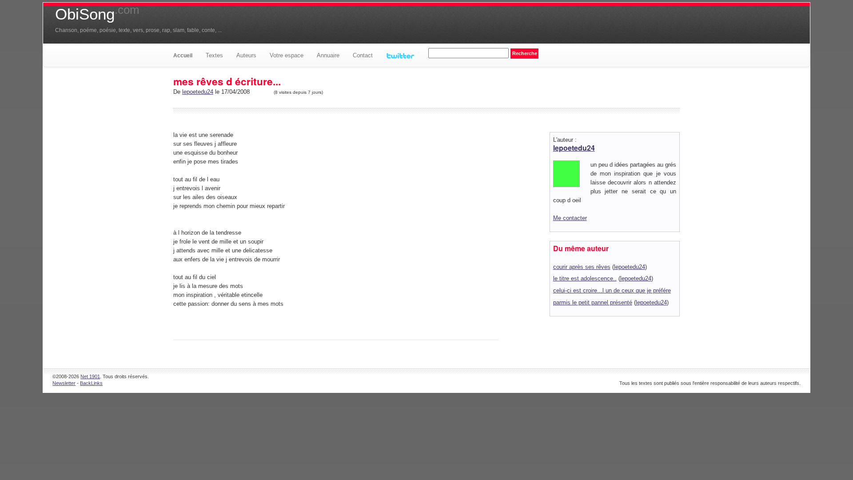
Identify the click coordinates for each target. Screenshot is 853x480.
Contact (363, 55)
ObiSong (97, 14)
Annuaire (328, 55)
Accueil (182, 55)
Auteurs (246, 55)
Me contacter (570, 218)
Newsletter (64, 383)
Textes (214, 55)
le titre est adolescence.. (585, 278)
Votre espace (286, 55)
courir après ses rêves (581, 267)
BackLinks (91, 383)
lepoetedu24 (197, 91)
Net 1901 (90, 376)
